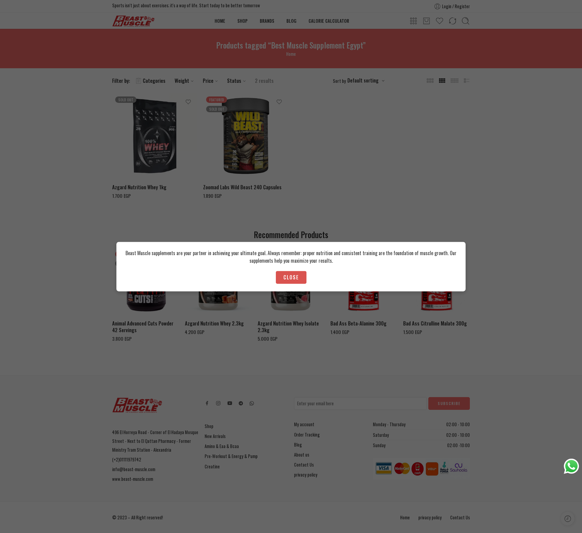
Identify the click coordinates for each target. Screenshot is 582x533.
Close (291, 277)
